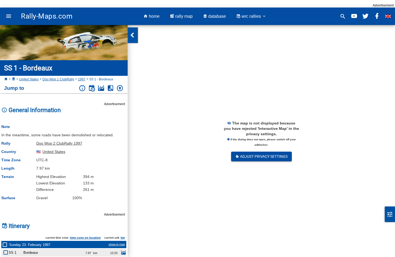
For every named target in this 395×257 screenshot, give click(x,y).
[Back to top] (120, 88)
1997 (81, 79)
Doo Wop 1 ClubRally (58, 79)
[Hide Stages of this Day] (6, 244)
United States (29, 79)
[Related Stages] (110, 88)
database (216, 16)
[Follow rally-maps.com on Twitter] (365, 16)
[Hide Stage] (6, 251)
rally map (183, 16)
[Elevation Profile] (101, 88)
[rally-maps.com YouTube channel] (354, 16)
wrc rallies (251, 16)
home (154, 16)
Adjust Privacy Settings (263, 156)
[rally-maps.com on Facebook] (376, 16)
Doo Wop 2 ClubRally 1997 (59, 143)
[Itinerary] (91, 88)
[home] (6, 79)
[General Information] (82, 88)
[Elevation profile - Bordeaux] (123, 253)
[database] (13, 79)
